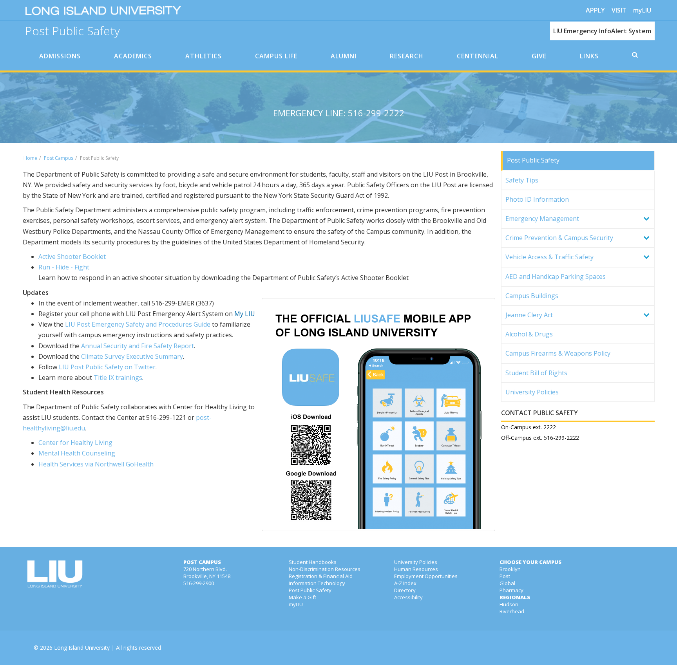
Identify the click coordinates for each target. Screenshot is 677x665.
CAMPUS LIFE (276, 56)
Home (30, 158)
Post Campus (58, 158)
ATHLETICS (203, 56)
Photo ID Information (537, 199)
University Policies (532, 392)
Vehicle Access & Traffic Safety (549, 257)
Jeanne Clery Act (529, 315)
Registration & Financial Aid (321, 576)
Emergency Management (542, 218)
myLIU (642, 10)
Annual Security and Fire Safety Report (137, 346)
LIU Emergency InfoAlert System (602, 31)
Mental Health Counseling (76, 453)
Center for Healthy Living (75, 442)
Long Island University (82, 647)
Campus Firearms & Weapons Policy (557, 353)
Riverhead (512, 611)
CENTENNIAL (477, 56)
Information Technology (317, 583)
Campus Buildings (531, 295)
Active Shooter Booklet (72, 256)
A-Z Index (405, 583)
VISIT (619, 10)
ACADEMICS (133, 56)
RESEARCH (407, 56)
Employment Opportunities (426, 576)
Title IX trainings (118, 377)
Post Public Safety (72, 30)
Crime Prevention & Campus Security (559, 237)
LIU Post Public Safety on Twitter (107, 367)
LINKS (589, 56)
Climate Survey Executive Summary (132, 356)
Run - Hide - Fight (63, 267)
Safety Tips (521, 180)
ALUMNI (344, 56)
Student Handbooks (313, 562)
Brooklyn (510, 569)
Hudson (509, 604)
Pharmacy (511, 590)
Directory (405, 590)
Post (505, 576)
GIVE (539, 56)
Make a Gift (302, 597)
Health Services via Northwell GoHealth (96, 464)
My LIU (244, 313)
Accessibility (408, 597)
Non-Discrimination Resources (324, 569)
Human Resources (416, 569)
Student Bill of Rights (536, 373)
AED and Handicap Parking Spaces (555, 276)
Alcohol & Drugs (529, 334)
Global (507, 583)
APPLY (595, 10)
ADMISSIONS (60, 56)
